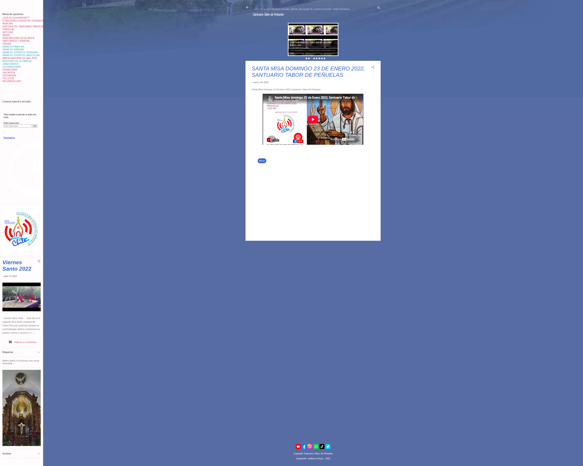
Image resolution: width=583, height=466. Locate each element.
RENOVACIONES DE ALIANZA (18, 38)
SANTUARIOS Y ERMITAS (16, 40)
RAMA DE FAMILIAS (13, 46)
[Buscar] (379, 8)
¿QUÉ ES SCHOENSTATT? (16, 17)
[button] (373, 67)
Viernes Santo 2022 (16, 265)
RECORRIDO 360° (11, 81)
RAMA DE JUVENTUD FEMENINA (20, 52)
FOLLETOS (8, 78)
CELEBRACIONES (11, 66)
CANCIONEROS (10, 63)
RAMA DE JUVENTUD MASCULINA (20, 55)
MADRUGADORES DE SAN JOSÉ (19, 58)
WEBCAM (7, 23)
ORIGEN (6, 43)
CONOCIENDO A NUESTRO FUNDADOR (23, 20)
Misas (262, 160)
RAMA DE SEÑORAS (13, 49)
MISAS (6, 35)
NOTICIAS (7, 32)
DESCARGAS (9, 75)
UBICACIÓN (8, 72)
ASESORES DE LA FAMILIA (16, 61)
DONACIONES (9, 69)
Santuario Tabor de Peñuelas (268, 14)
